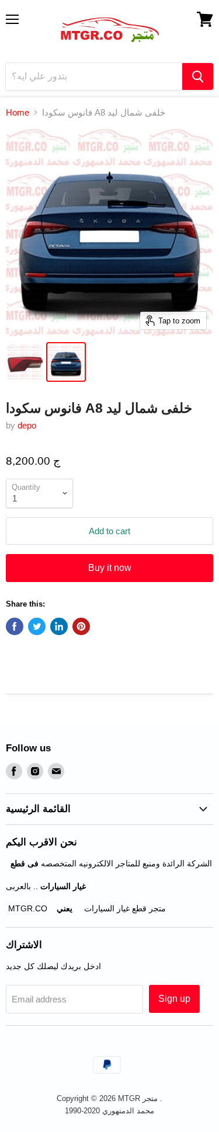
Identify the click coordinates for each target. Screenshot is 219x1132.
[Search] (197, 76)
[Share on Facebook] (14, 626)
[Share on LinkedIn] (59, 626)
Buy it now (109, 568)
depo (27, 425)
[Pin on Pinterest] (81, 626)
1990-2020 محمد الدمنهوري (109, 1110)
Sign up (174, 999)
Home (17, 112)
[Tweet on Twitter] (37, 626)
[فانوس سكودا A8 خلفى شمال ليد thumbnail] (25, 362)
